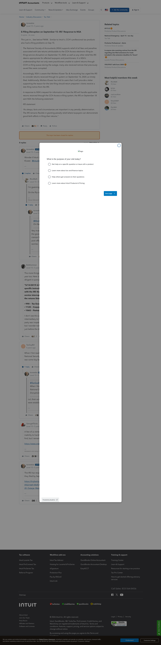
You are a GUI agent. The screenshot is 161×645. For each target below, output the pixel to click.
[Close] (119, 145)
